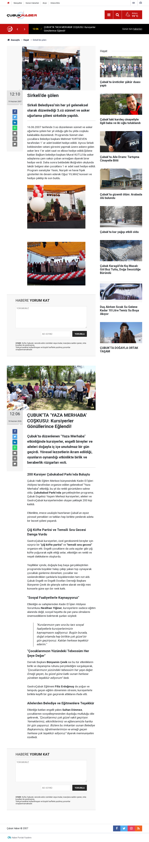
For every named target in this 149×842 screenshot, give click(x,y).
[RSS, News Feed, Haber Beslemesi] (138, 828)
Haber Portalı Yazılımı (21, 837)
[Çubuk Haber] (22, 14)
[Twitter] (15, 117)
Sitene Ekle (55, 3)
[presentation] (17, 29)
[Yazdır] (15, 138)
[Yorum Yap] (15, 144)
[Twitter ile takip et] (124, 828)
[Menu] (108, 15)
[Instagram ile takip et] (131, 828)
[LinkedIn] (15, 122)
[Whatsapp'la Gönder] (15, 128)
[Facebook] (15, 111)
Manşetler (18, 3)
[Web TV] (133, 2)
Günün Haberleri (32, 3)
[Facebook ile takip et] (116, 828)
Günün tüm (132, 29)
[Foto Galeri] (140, 2)
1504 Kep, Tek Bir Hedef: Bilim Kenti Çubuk (66, 29)
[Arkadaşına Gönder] (15, 133)
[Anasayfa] (8, 3)
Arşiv (45, 3)
